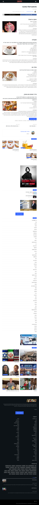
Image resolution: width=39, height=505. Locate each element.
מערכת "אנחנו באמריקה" (29, 11)
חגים (36, 253)
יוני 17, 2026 (34, 151)
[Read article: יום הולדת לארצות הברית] (28, 370)
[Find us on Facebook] (36, 501)
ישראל (36, 273)
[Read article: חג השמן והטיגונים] (10, 145)
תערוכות (35, 329)
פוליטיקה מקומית (34, 309)
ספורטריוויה (35, 300)
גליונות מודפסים (34, 242)
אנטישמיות (35, 233)
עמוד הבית (35, 4)
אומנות (36, 421)
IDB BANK (23, 465)
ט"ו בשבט (12, 470)
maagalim (13, 465)
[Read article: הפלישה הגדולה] (28, 355)
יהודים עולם (35, 269)
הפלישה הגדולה (35, 362)
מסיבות (36, 289)
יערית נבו (35, 472)
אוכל (36, 222)
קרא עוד (35, 409)
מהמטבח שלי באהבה (33, 149)
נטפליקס (5, 472)
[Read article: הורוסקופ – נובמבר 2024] (35, 193)
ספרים (36, 302)
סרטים (36, 304)
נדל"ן (36, 293)
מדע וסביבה (35, 280)
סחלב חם (24, 120)
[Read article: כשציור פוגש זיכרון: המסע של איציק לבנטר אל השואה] (10, 384)
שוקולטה (16, 120)
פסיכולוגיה (35, 313)
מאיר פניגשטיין (30, 472)
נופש (18, 433)
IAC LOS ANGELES (31, 465)
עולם (36, 306)
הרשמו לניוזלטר (33, 118)
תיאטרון (18, 457)
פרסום (36, 315)
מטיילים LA (17, 472)
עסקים (36, 307)
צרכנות (36, 317)
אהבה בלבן (35, 390)
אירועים (35, 229)
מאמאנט (26, 472)
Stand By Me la (23, 467)
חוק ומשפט (35, 256)
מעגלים (9, 472)
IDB (26, 465)
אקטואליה (35, 236)
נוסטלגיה (35, 295)
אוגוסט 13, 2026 (34, 483)
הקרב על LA (17, 376)
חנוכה (20, 470)
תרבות (36, 331)
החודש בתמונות (34, 249)
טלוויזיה (35, 265)
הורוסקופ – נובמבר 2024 (29, 192)
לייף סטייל (35, 278)
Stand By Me (28, 467)
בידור (36, 238)
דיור (36, 244)
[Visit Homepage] (19, 1)
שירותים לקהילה (34, 324)
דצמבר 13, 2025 (16, 151)
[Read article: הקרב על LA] (10, 370)
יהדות (36, 267)
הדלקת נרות (35, 245)
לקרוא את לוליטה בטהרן (29, 195)
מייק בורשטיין (13, 472)
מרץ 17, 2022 (34, 160)
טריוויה (9, 470)
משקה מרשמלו (32, 120)
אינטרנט (35, 227)
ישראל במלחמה (34, 275)
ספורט (36, 298)
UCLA (18, 467)
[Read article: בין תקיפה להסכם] (10, 355)
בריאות (36, 240)
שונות (36, 320)
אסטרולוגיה (35, 234)
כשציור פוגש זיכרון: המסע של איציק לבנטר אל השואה (12, 390)
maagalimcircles (33, 467)
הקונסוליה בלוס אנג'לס (33, 470)
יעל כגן (6, 470)
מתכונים (14, 11)
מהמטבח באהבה (31, 4)
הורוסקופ (35, 247)
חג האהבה (23, 470)
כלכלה (36, 276)
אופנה (36, 225)
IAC (35, 465)
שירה (36, 322)
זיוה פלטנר (27, 470)
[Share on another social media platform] (3, 14)
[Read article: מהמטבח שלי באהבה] (28, 145)
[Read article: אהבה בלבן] (28, 384)
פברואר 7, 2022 (22, 11)
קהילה (36, 318)
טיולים (36, 262)
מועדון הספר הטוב (16, 425)
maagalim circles (8, 465)
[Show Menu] (35, 1)
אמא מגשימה (35, 231)
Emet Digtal (29, 503)
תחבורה (35, 326)
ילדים (36, 271)
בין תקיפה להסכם (17, 362)
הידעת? (35, 251)
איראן (15, 467)
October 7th (34, 220)
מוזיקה (36, 284)
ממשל (36, 287)
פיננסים (35, 311)
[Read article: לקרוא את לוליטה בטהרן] (35, 196)
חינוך (36, 258)
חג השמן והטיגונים (16, 149)
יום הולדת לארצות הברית (34, 376)
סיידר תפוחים (20, 120)
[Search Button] (3, 1)
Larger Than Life (18, 465)
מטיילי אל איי (22, 472)
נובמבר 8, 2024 (30, 193)
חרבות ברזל (35, 260)
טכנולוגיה (35, 264)
